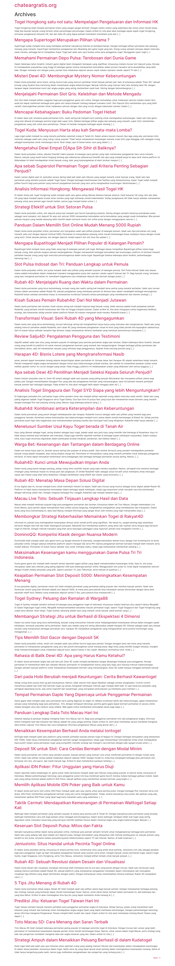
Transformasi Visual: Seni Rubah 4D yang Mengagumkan (69, 318)
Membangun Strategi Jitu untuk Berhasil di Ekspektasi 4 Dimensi (77, 616)
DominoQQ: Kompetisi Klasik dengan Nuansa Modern (65, 534)
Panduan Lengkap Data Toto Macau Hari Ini (56, 712)
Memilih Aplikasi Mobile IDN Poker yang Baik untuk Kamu (69, 784)
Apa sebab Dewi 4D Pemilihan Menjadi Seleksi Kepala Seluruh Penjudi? (83, 372)
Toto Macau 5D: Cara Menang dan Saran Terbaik (61, 921)
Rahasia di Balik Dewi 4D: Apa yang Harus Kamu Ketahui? (69, 655)
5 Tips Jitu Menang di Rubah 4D (45, 882)
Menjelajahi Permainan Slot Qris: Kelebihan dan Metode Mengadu (77, 93)
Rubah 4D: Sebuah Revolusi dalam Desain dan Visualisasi (69, 861)
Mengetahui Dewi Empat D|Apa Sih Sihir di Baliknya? (65, 147)
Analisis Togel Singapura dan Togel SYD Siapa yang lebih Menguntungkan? (87, 390)
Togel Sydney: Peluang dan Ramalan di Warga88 (61, 598)
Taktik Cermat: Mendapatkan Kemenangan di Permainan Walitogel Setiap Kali (85, 805)
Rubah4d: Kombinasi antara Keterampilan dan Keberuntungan (74, 408)
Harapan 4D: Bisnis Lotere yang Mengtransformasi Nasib (69, 354)
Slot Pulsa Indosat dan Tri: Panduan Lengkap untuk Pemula (71, 264)
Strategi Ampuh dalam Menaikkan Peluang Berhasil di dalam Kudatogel (83, 939)
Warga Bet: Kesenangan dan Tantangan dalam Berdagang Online (77, 444)
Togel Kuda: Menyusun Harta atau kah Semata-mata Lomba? (73, 130)
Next (157, 958)
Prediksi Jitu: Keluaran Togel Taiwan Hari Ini (56, 900)
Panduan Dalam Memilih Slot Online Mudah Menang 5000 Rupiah (77, 224)
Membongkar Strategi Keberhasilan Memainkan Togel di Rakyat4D (78, 516)
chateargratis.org (35, 5)
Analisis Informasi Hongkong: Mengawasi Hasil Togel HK (68, 188)
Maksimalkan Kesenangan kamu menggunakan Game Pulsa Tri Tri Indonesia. (78, 555)
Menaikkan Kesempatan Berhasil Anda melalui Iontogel (67, 730)
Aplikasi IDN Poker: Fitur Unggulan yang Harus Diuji (64, 766)
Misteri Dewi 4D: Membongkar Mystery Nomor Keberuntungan (75, 75)
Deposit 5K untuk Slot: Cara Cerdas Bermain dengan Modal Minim (78, 748)
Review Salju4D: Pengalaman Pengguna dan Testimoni (67, 336)
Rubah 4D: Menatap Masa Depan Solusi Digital (59, 480)
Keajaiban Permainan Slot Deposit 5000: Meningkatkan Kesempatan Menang (80, 578)
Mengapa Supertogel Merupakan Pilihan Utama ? (62, 39)
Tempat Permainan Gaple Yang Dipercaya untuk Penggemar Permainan (83, 694)
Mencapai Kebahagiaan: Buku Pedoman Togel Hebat (65, 111)
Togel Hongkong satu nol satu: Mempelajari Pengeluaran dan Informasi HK (86, 21)
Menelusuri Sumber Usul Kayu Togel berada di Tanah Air (68, 426)
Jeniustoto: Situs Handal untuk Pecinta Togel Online (64, 843)
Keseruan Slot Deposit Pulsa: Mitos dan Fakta (58, 825)
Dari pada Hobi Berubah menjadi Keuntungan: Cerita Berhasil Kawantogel (85, 676)
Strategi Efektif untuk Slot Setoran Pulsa (53, 206)
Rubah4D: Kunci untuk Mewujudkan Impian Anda (61, 462)
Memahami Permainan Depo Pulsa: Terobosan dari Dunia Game (75, 57)
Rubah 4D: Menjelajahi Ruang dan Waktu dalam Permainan (70, 282)
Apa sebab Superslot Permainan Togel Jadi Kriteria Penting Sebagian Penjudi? (81, 168)
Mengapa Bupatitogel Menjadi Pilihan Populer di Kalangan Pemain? (79, 243)
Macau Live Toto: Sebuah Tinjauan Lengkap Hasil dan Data (71, 498)
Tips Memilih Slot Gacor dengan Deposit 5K (56, 637)
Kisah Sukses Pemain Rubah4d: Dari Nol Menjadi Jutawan (70, 300)
